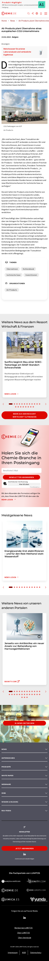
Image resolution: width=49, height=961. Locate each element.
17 (25, 406)
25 (39, 694)
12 (39, 404)
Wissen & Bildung (10, 802)
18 (28, 406)
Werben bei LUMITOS (23, 928)
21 (29, 694)
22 (32, 694)
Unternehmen (8, 758)
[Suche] (28, 13)
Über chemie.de (24, 937)
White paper (7, 775)
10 (34, 404)
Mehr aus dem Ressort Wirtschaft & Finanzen (24, 415)
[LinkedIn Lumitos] (24, 918)
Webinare (6, 784)
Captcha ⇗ (35, 487)
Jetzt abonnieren (24, 848)
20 (33, 406)
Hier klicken (24, 484)
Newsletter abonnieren (21, 477)
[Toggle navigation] (45, 13)
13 (15, 406)
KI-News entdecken (24, 723)
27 (24, 697)
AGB (24, 952)
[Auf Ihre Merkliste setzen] (41, 13)
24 (37, 694)
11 (37, 404)
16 (23, 406)
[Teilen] (32, 13)
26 (22, 697)
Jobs (4, 793)
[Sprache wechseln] (37, 13)
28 (27, 697)
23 (34, 694)
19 (30, 406)
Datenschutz (35, 952)
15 (20, 406)
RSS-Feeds (6, 811)
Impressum (13, 952)
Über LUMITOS (23, 932)
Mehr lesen (7, 499)
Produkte (6, 767)
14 (18, 406)
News (4, 749)
